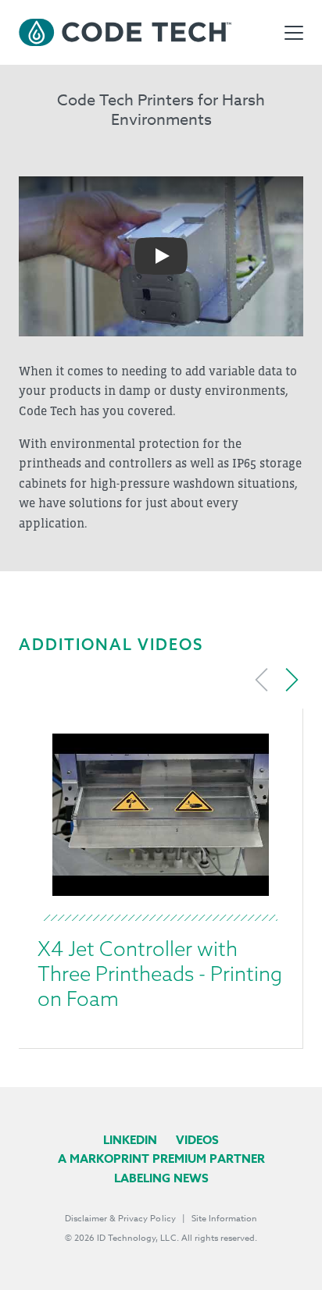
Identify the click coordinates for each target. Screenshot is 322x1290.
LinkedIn (130, 1140)
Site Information (224, 1218)
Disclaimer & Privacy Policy (120, 1218)
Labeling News (161, 1178)
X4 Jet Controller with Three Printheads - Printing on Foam (160, 973)
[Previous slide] (262, 679)
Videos (197, 1140)
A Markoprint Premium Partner (161, 1158)
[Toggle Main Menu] (293, 33)
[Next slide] (291, 679)
